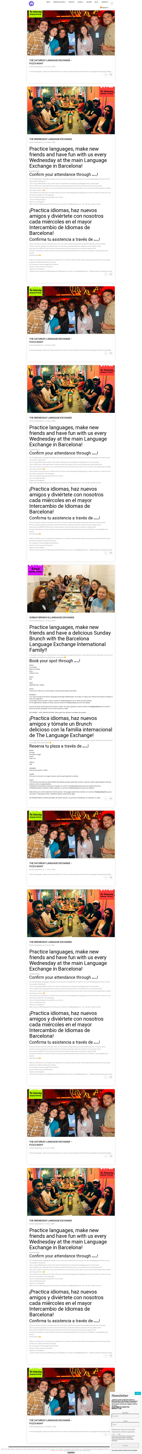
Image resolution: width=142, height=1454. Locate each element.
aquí (110, 271)
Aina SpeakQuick (36, 66)
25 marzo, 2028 (50, 66)
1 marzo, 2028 (49, 1224)
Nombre (125, 1413)
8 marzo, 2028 (49, 945)
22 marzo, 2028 (50, 142)
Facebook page (40, 197)
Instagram (41, 202)
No (119, 1434)
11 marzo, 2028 (50, 869)
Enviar (125, 1445)
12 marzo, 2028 (50, 620)
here (99, 204)
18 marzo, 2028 (50, 345)
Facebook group (40, 199)
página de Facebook (51, 264)
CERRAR (138, 1393)
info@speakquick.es (74, 204)
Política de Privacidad (130, 1450)
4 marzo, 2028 (49, 1148)
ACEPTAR (71, 1452)
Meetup (94, 175)
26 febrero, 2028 (50, 1426)
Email (125, 1421)
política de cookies (57, 1450)
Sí (114, 1434)
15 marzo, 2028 (50, 421)
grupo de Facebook (46, 267)
